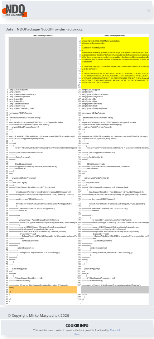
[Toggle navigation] (148, 10)
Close (77, 334)
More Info (115, 330)
